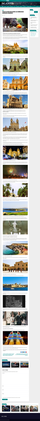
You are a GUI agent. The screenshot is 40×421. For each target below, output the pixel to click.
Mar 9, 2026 (32, 409)
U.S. (14, 6)
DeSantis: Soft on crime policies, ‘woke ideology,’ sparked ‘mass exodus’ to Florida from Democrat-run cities (34, 34)
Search (31, 9)
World (21, 6)
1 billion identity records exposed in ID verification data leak (34, 18)
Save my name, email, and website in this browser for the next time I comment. (11, 397)
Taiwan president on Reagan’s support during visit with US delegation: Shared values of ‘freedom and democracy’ (8, 354)
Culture (17, 6)
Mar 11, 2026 (4, 409)
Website (3, 393)
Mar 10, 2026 (13, 409)
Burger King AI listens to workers (24, 408)
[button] (36, 6)
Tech (5, 6)
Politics (11, 6)
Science (24, 6)
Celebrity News (29, 6)
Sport (8, 6)
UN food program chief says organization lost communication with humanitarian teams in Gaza (21, 354)
